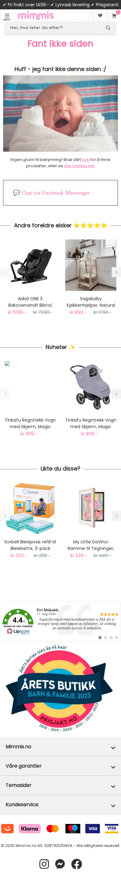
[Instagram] (44, 864)
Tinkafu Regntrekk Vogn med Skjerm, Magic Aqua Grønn (30, 423)
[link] (60, 622)
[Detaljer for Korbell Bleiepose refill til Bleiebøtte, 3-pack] (30, 508)
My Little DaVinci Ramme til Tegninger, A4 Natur (91, 545)
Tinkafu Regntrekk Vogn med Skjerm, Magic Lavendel (90, 423)
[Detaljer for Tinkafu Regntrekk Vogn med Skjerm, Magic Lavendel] (90, 386)
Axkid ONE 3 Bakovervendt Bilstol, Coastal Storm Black (30, 302)
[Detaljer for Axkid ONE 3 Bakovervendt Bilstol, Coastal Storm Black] (30, 265)
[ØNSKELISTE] (100, 15)
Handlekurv (114, 15)
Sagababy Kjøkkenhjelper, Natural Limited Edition (91, 302)
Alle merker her (79, 166)
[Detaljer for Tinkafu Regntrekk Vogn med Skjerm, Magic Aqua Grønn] (30, 386)
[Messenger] (60, 864)
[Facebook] (76, 864)
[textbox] (55, 27)
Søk (85, 160)
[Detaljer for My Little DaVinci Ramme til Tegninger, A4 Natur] (90, 508)
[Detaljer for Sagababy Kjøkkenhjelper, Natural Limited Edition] (90, 265)
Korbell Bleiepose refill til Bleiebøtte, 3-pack (30, 545)
